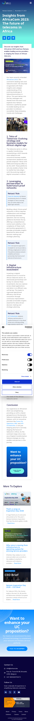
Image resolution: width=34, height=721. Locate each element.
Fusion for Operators (14, 196)
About (7, 711)
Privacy (14, 711)
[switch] (29, 359)
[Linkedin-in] (5, 692)
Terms (20, 711)
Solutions (8, 714)
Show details (25, 376)
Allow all (17, 381)
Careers (16, 714)
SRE (15, 423)
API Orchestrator (13, 316)
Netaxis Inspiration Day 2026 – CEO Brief (16, 586)
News (26, 711)
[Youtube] (18, 692)
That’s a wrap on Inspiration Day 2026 (15, 510)
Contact (23, 714)
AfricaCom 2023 (12, 79)
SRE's (9, 246)
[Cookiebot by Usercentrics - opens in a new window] (25, 327)
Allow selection (17, 387)
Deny (17, 392)
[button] (4, 38)
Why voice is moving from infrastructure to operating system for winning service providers (17, 548)
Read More (11, 523)
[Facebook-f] (14, 692)
